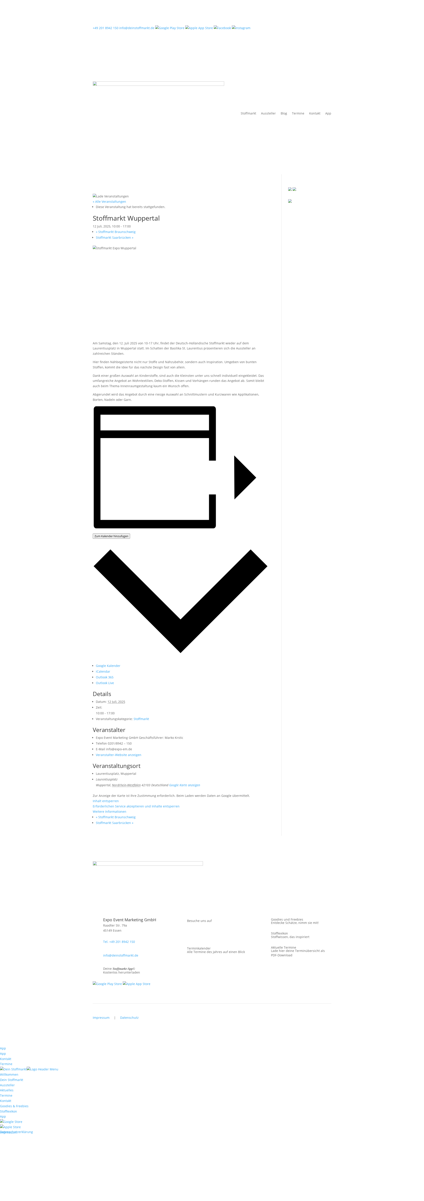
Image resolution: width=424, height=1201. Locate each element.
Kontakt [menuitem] (5, 1101)
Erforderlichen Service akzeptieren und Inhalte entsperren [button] (136, 806)
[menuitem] (11, 1122)
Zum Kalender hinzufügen (111, 536)
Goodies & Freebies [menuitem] (14, 1106)
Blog (284, 113)
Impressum (101, 1017)
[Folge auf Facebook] (180, 934)
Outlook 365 (105, 677)
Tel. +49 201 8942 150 (119, 942)
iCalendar (103, 671)
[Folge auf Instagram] (189, 934)
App (328, 113)
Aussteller (268, 113)
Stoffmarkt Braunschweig (116, 232)
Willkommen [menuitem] (9, 1074)
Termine (298, 113)
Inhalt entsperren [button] (106, 801)
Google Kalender (108, 666)
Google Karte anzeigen (184, 785)
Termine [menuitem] (6, 1095)
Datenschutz (129, 1017)
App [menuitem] (3, 1116)
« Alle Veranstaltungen (109, 201)
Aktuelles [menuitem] (6, 1090)
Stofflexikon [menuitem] (8, 1111)
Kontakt (314, 113)
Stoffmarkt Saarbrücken (114, 237)
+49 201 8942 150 (105, 28)
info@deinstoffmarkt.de (136, 28)
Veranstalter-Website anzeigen (118, 755)
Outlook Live (105, 683)
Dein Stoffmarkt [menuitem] (11, 1080)
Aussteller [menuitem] (7, 1085)
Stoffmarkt (248, 113)
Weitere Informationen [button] (109, 811)
